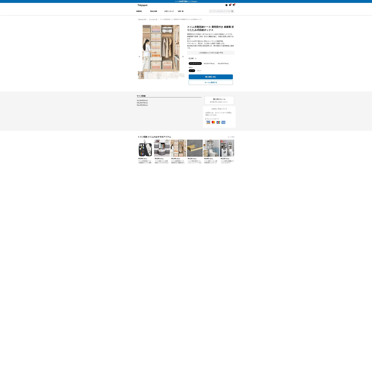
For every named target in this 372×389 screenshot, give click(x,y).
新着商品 (139, 11)
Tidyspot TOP (142, 19)
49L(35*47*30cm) (209, 63)
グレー (199, 70)
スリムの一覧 (153, 19)
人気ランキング (169, 11)
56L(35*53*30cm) (223, 63)
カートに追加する (211, 82)
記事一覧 (180, 11)
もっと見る (231, 137)
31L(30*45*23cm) (195, 63)
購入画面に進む (210, 77)
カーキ (192, 70)
